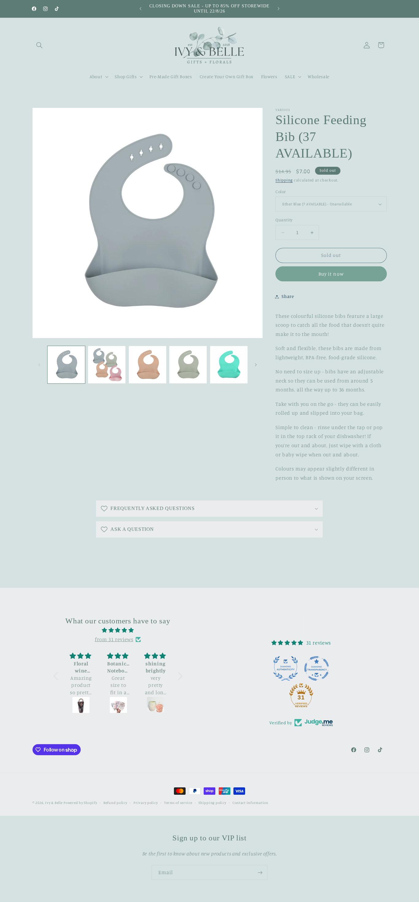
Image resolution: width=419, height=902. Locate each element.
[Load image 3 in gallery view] (147, 364)
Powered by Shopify (80, 803)
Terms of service (178, 803)
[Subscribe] (260, 872)
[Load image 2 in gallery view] (106, 364)
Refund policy (115, 803)
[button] (40, 45)
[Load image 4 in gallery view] (188, 364)
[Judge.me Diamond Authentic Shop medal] (285, 668)
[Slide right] (256, 364)
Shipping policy (212, 803)
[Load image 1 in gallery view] (66, 364)
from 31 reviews (114, 639)
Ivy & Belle (53, 803)
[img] (118, 630)
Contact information (250, 803)
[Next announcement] (278, 8)
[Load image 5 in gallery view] (229, 364)
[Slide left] (39, 364)
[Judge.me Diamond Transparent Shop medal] (316, 668)
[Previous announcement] (140, 8)
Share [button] (288, 296)
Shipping (284, 180)
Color (280, 191)
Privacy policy (145, 803)
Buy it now (331, 274)
